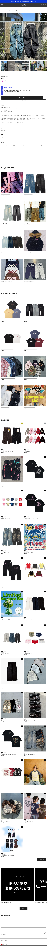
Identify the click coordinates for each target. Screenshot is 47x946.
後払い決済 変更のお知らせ (6, 902)
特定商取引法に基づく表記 (5, 936)
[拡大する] (45, 14)
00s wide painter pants (28, 223)
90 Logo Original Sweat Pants (6, 281)
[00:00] (23, 36)
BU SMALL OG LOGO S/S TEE (7, 348)
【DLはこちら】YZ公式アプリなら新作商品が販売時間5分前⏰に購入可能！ (23, 1)
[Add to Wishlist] (44, 97)
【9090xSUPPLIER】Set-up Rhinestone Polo (31, 518)
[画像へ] (4, 66)
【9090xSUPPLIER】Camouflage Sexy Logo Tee (8, 754)
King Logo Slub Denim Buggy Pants (29, 754)
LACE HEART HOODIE (27, 451)
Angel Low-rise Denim (5, 194)
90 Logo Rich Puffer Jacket (5, 821)
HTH (6, 10)
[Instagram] (45, 933)
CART (44, 4)
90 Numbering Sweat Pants (5, 720)
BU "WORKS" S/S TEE (5, 319)
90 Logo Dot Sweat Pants (29, 281)
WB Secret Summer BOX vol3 (28, 552)
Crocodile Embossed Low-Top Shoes (30, 720)
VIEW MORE (41, 859)
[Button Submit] (45, 920)
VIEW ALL (23, 908)
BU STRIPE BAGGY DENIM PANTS (6, 653)
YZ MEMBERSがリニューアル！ (41, 902)
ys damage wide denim (28, 194)
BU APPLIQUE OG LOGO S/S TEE (30, 348)
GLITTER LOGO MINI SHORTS (28, 653)
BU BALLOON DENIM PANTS (29, 319)
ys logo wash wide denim (6, 252)
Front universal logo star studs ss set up (7, 855)
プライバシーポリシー (4, 934)
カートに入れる (22, 97)
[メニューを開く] (2, 4)
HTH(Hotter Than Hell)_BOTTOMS (14, 10)
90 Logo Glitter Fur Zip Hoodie (29, 252)
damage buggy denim (5, 223)
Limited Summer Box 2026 (5, 619)
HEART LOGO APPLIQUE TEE (28, 821)
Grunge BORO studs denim (5, 552)
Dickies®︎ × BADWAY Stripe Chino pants (7, 451)
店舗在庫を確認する (23, 100)
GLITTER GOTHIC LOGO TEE (5, 518)
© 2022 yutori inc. (4, 940)
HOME (2, 10)
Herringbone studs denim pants (29, 619)
